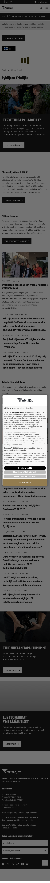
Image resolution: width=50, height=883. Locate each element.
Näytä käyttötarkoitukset (25, 476)
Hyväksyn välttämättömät (25, 472)
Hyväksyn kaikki (25, 468)
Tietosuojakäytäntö (25, 482)
